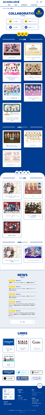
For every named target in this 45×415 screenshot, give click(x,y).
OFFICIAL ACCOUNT (8, 404)
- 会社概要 (19, 391)
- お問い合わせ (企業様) (35, 400)
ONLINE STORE (34, 5)
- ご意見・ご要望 (34, 402)
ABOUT (15, 5)
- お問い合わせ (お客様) (35, 399)
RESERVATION (24, 5)
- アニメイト (33, 391)
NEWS (9, 5)
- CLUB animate (34, 393)
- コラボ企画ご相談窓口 (35, 405)
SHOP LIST (6, 402)
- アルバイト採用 (20, 397)
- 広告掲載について (20, 392)
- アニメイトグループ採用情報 (22, 399)
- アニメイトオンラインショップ (36, 392)
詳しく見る (22, 322)
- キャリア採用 (20, 398)
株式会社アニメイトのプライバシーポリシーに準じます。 (27, 410)
